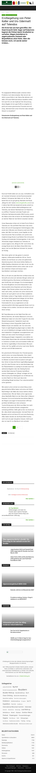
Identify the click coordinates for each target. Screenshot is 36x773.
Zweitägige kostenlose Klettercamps (19, 494)
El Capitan (23, 701)
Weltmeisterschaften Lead (25, 723)
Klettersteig (17, 709)
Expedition (6, 704)
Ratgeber (5, 718)
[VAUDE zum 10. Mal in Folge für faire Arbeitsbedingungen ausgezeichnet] (5, 639)
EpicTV (29, 701)
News (7, 12)
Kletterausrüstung (25, 488)
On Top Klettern (13, 508)
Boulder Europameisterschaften (10, 690)
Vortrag (28, 721)
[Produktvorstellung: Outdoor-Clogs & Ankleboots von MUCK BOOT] (5, 599)
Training (23, 721)
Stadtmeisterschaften (14, 721)
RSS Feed (18, 766)
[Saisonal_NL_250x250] (18, 464)
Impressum (28, 768)
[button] (3, 8)
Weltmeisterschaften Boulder (10, 723)
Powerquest (13, 715)
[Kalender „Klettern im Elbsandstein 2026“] (5, 591)
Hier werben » (30, 498)
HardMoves (19, 704)
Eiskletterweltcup (15, 701)
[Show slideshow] (18, 182)
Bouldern (22, 690)
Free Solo (13, 704)
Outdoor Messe (27, 712)
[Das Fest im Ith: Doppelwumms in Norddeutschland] (5, 632)
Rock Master (12, 718)
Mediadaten (25, 766)
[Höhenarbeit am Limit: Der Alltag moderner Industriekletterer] (18, 618)
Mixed (13, 712)
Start (3, 12)
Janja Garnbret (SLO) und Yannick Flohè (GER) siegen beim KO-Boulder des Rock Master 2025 (21, 551)
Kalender (5, 709)
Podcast (5, 715)
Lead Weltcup (25, 710)
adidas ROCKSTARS (7, 687)
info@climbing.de (24, 676)
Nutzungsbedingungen (10, 768)
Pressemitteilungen (24, 715)
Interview (28, 707)
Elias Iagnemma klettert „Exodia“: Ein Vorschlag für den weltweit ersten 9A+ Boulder (16, 541)
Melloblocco (6, 712)
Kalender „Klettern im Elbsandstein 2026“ (22, 590)
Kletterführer (11, 709)
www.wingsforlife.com (23, 203)
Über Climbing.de (10, 766)
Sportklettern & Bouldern (11, 15)
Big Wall (15, 687)
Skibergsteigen (24, 718)
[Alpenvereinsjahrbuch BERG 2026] (18, 578)
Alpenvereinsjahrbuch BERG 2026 (14, 584)
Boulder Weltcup (8, 693)
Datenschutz (21, 768)
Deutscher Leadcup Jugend (20, 698)
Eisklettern (6, 701)
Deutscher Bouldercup (20, 695)
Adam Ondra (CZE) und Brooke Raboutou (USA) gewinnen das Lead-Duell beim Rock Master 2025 (22, 558)
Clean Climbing (8, 695)
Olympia (18, 712)
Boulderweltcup (20, 693)
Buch (27, 693)
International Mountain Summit (13, 707)
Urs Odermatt (11, 433)
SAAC (18, 718)
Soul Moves (5, 721)
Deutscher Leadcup (8, 698)
